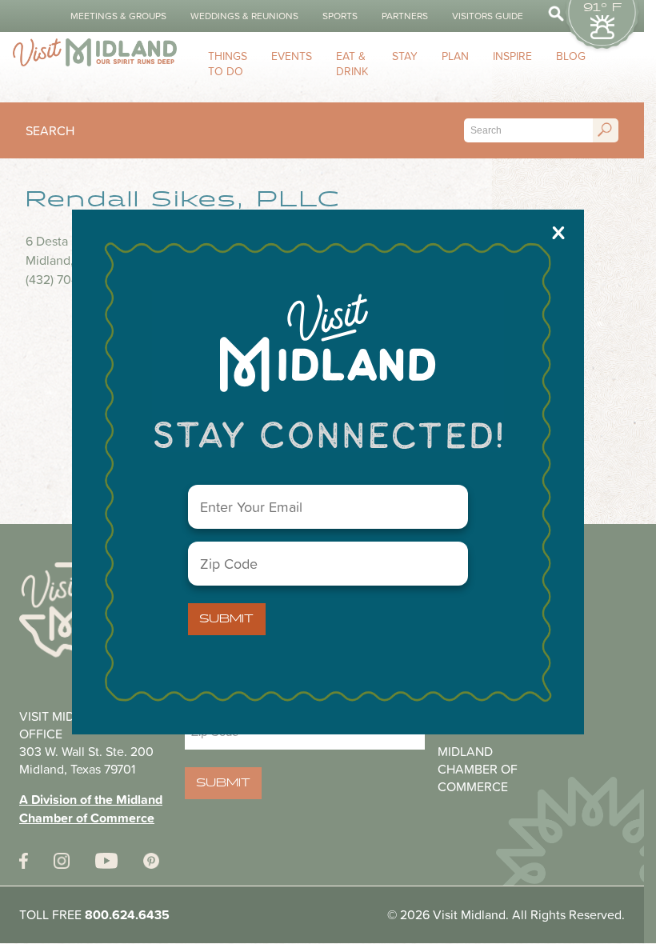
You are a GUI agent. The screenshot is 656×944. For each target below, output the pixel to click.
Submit (226, 619)
